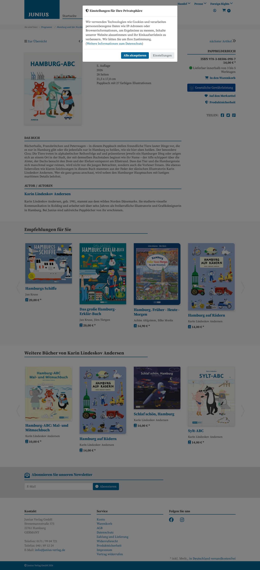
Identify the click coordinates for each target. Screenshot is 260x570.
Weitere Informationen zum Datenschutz (114, 44)
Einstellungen (162, 55)
